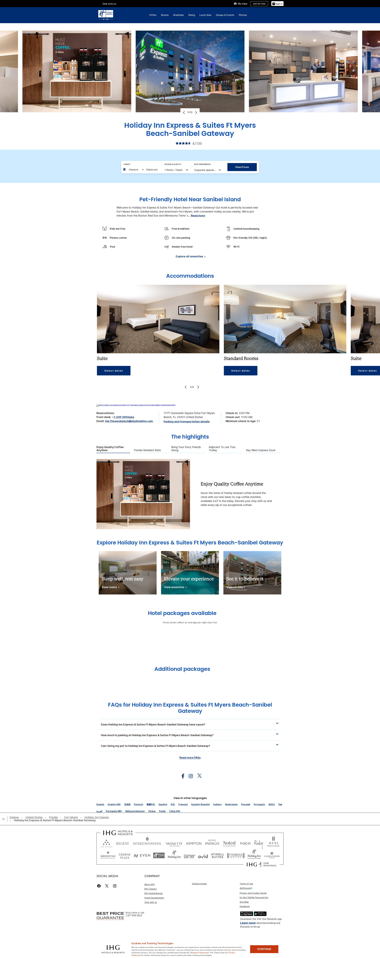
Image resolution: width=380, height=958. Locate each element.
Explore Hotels (199, 883)
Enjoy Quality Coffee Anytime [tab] (110, 449)
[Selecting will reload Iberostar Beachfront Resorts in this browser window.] (108, 855)
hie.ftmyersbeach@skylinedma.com (129, 421)
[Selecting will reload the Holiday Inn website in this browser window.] (174, 855)
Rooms (165, 15)
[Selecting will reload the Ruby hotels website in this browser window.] (258, 843)
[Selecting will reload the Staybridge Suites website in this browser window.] (235, 855)
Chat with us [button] (109, 4)
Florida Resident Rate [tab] (147, 450)
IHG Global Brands (153, 893)
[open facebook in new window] (181, 776)
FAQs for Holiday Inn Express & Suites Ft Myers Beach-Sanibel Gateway (190, 708)
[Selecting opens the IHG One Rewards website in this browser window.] (261, 864)
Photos (243, 15)
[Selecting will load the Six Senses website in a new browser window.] (106, 843)
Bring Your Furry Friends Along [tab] (186, 449)
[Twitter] (107, 886)
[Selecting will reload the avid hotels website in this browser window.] (203, 855)
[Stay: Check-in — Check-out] (141, 169)
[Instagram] (115, 886)
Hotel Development (154, 898)
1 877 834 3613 (134, 915)
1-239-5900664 (124, 417)
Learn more (248, 922)
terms (234, 949)
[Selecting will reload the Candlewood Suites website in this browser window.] (272, 855)
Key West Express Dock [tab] (260, 450)
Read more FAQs (190, 757)
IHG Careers (150, 889)
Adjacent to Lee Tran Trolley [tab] (222, 449)
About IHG (149, 884)
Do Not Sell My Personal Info (254, 897)
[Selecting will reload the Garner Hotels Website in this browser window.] (189, 855)
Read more (198, 215)
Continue (264, 949)
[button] (277, 3)
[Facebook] (99, 886)
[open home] (4, 819)
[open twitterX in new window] (198, 776)
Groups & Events (225, 15)
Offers (152, 15)
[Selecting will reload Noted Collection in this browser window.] (229, 843)
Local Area (205, 15)
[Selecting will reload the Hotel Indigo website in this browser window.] (212, 843)
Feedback (245, 906)
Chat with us (150, 902)
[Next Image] (196, 112)
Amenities (178, 15)
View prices (242, 167)
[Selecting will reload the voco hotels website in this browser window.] (245, 843)
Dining (191, 15)
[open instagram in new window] (189, 776)
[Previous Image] (184, 112)
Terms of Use (246, 883)
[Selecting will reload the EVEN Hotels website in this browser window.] (142, 855)
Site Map (244, 902)
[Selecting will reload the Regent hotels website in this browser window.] (122, 843)
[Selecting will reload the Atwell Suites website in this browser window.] (217, 855)
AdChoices (245, 888)
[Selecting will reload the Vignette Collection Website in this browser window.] (174, 843)
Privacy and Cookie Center (253, 893)
